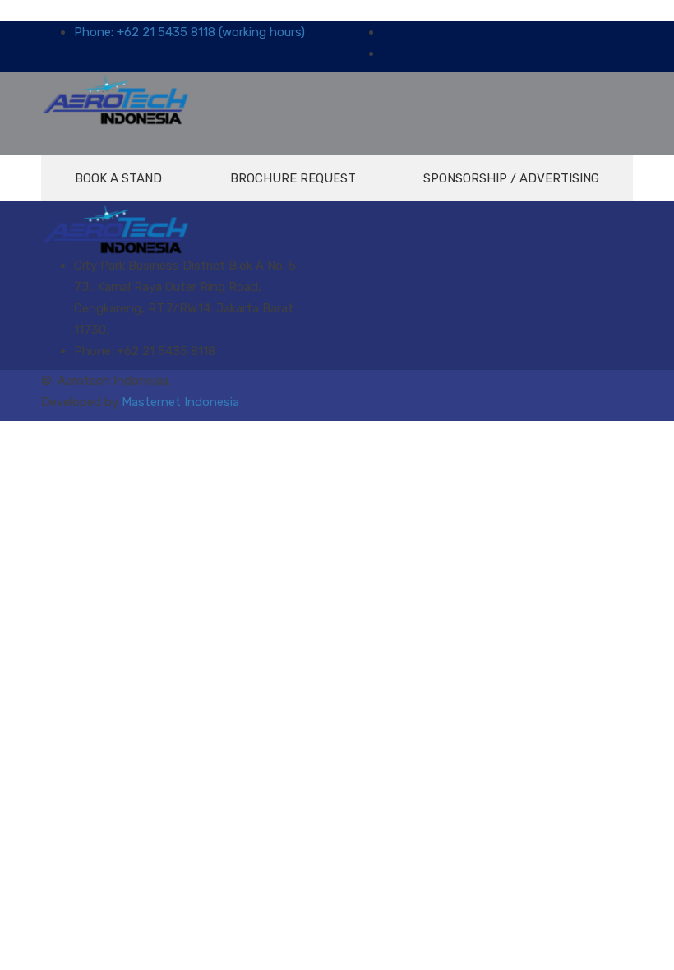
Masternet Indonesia (180, 402)
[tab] (118, 178)
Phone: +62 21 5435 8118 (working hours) (189, 32)
